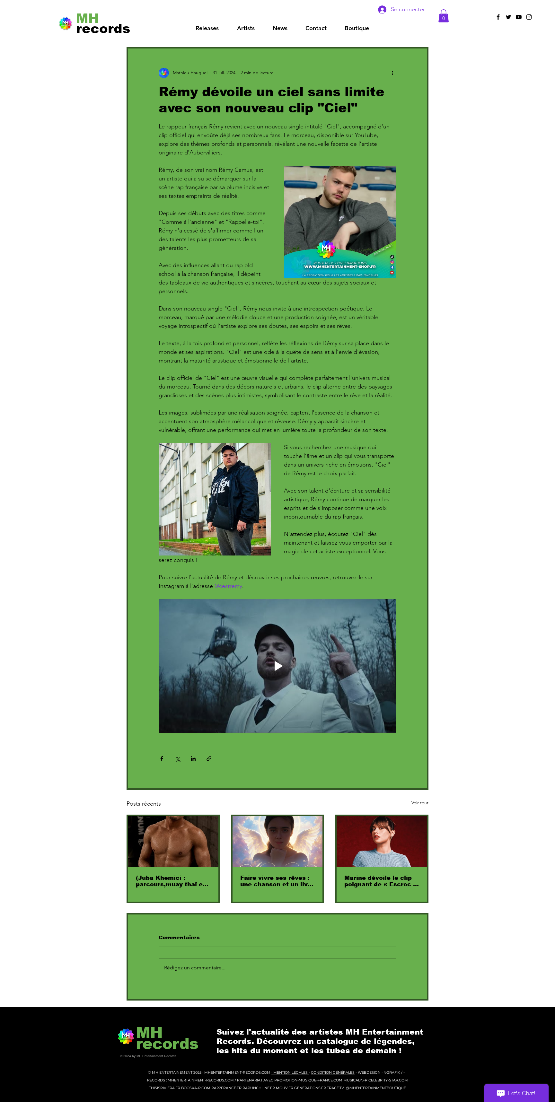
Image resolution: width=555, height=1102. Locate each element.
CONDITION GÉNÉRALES (333, 1072)
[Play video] (277, 666)
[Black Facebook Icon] (498, 17)
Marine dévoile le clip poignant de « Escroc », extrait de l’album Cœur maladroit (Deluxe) (381, 881)
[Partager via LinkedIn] (193, 759)
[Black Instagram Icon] (529, 17)
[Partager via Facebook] (162, 759)
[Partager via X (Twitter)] (177, 759)
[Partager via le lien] (209, 759)
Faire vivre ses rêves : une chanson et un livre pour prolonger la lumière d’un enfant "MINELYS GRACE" (277, 881)
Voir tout (419, 803)
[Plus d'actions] (392, 73)
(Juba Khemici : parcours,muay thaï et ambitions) (170, 881)
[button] (246, 28)
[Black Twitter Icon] (508, 17)
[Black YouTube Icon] (518, 17)
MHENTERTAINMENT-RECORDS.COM (237, 1072)
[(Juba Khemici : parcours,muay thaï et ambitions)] (173, 841)
